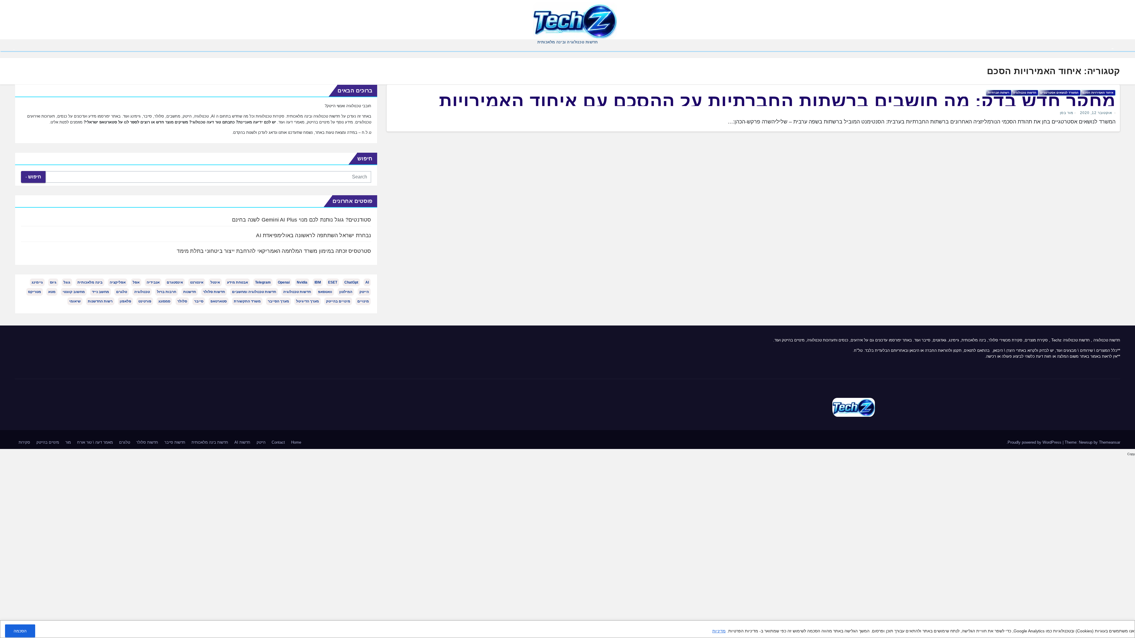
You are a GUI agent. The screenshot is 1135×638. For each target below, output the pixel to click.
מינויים (363, 301)
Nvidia (302, 282)
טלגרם (121, 292)
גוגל (67, 282)
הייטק (364, 292)
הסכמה (20, 631)
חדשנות (189, 292)
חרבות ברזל (166, 292)
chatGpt (351, 282)
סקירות (24, 442)
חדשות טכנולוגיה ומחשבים (254, 292)
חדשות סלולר (214, 292)
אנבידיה (153, 282)
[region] (567, 629)
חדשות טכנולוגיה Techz (1070, 340)
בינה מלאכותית (90, 282)
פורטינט (144, 301)
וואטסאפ (325, 292)
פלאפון (125, 301)
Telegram (263, 282)
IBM (317, 282)
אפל (136, 282)
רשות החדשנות (100, 301)
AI (367, 282)
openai (284, 282)
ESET (332, 282)
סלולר (182, 301)
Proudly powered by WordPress (1035, 442)
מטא (52, 292)
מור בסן (1066, 113)
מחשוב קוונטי (74, 292)
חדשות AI (242, 442)
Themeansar (1109, 442)
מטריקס (34, 292)
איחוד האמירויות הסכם (1097, 92)
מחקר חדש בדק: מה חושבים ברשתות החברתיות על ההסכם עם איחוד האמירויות (777, 101)
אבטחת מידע (237, 282)
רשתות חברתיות (998, 92)
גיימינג (37, 282)
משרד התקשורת (247, 301)
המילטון (345, 292)
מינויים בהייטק (338, 301)
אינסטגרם (175, 282)
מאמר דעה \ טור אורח (95, 442)
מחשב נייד (100, 292)
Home (296, 442)
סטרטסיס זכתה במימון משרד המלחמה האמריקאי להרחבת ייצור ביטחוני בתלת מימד (274, 251)
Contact (278, 442)
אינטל (215, 282)
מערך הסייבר (278, 301)
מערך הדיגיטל (307, 301)
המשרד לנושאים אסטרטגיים (1059, 92)
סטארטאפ (218, 301)
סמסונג (164, 301)
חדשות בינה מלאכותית (210, 442)
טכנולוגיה (142, 292)
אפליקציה (118, 282)
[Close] (1128, 625)
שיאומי (75, 301)
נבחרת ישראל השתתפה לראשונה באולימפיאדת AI (313, 235)
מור (68, 442)
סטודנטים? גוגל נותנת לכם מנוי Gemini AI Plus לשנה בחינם (301, 220)
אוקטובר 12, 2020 (1096, 113)
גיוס (53, 282)
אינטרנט (196, 282)
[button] (14, 49)
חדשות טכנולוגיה (1024, 92)
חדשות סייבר (174, 442)
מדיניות (719, 631)
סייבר (198, 301)
